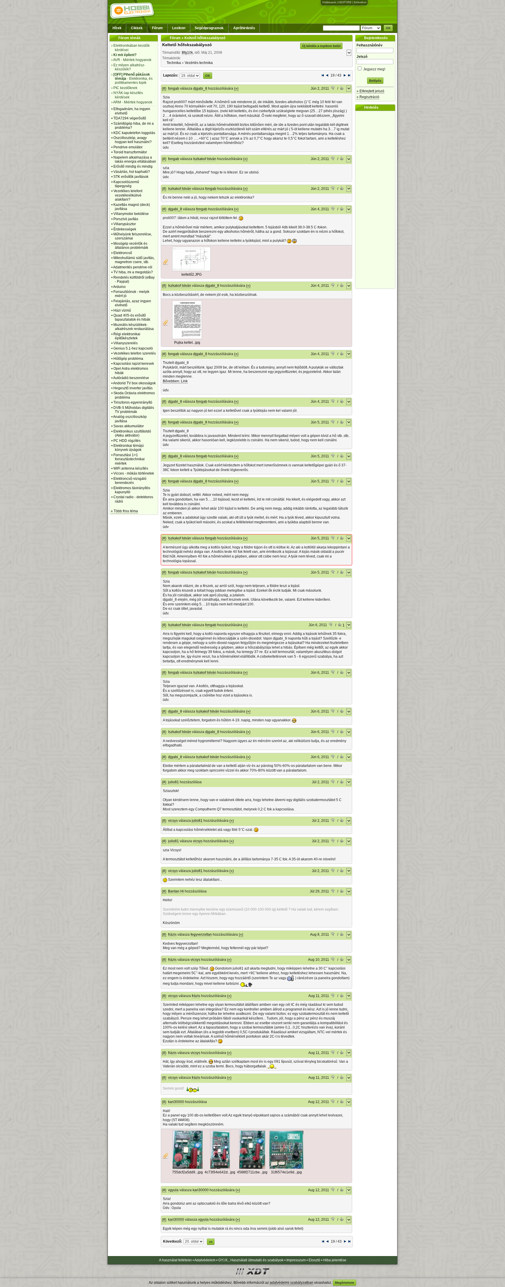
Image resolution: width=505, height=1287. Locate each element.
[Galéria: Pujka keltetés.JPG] (187, 338)
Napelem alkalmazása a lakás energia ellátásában (134, 159)
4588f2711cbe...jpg (252, 1172)
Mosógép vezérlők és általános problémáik (130, 246)
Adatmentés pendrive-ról (132, 267)
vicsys (173, 821)
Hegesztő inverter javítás (133, 388)
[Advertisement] (376, 199)
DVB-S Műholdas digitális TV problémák (133, 410)
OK (388, 28)
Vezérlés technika (199, 63)
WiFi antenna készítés (130, 468)
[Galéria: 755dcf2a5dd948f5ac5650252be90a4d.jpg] (187, 1168)
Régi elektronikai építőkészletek (126, 336)
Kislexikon (360, 2)
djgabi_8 (200, 88)
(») (236, 88)
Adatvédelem (204, 1260)
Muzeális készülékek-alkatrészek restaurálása (133, 327)
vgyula (173, 1190)
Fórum (157, 28)
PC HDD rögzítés (127, 441)
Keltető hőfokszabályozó (187, 44)
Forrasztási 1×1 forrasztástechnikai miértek (129, 459)
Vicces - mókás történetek (133, 473)
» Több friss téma (124, 511)
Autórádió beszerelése (131, 378)
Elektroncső (122, 253)
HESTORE (345, 2)
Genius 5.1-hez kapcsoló (133, 348)
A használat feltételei (175, 1260)
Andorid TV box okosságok (134, 383)
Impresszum (296, 1260)
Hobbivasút (329, 2)
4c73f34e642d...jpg (220, 1172)
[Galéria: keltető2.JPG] (191, 270)
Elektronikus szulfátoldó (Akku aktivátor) (132, 433)
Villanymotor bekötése (131, 214)
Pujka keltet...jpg (187, 343)
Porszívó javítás (125, 219)
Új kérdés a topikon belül (321, 46)
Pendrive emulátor (128, 147)
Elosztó (314, 1260)
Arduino (119, 287)
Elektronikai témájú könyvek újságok (128, 448)
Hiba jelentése (334, 1260)
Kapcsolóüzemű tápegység (126, 184)
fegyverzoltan (201, 934)
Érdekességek (124, 229)
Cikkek (137, 28)
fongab (173, 88)
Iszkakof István (204, 159)
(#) (164, 88)
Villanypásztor (124, 224)
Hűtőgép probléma (128, 359)
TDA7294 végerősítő (129, 118)
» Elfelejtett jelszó (370, 91)
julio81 (173, 782)
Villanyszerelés (125, 343)
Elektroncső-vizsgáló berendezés (129, 481)
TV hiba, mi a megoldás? (133, 272)
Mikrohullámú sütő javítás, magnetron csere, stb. (134, 260)
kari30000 (176, 1102)
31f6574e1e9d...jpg (286, 1172)
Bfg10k (187, 53)
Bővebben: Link (175, 381)
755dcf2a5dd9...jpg (187, 1172)
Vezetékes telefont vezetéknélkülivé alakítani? (127, 195)
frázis (172, 934)
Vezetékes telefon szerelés (134, 353)
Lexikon (178, 28)
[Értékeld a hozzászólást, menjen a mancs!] (333, 89)
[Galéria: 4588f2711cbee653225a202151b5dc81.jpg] (252, 1168)
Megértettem (344, 1282)
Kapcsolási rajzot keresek (133, 364)
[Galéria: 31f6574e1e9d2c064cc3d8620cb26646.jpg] (286, 1168)
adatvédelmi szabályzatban (291, 1283)
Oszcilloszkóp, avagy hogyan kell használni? (132, 140)
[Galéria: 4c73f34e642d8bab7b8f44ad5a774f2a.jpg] (220, 1168)
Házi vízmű (122, 310)
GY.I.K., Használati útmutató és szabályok (250, 1260)
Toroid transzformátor (130, 152)
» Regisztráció (368, 97)
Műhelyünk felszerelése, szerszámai (132, 236)
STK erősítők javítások (130, 177)
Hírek (117, 28)
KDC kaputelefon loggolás (134, 133)
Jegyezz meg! (373, 69)
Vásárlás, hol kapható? (131, 172)
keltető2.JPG (191, 274)
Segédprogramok (209, 28)
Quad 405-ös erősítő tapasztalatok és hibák (131, 317)
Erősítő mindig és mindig (133, 166)
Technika (174, 63)
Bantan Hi (176, 891)
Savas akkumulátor (128, 426)
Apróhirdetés (244, 28)
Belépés (375, 80)
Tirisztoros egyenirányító (132, 402)
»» (210, 1241)
